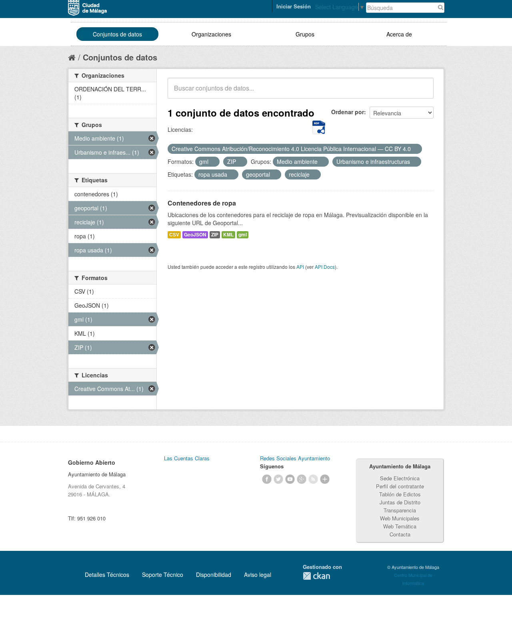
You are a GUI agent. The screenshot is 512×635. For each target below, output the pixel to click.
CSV (174, 234)
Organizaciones (211, 34)
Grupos (305, 34)
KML (228, 234)
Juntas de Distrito (400, 502)
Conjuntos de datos (117, 34)
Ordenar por (347, 112)
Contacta (400, 534)
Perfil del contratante (400, 486)
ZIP (214, 234)
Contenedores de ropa (202, 203)
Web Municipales (400, 518)
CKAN (316, 576)
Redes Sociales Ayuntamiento (295, 458)
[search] (422, 93)
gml (242, 234)
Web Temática (399, 526)
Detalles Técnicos (107, 574)
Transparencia (400, 510)
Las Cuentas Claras (187, 458)
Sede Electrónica (400, 478)
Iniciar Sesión (293, 6)
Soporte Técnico (162, 574)
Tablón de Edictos (400, 494)
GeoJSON (195, 234)
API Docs (325, 266)
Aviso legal (257, 574)
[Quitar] (415, 149)
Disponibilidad (213, 574)
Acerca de (399, 34)
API (300, 266)
